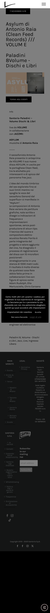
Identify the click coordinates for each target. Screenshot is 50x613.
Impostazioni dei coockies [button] (19, 312)
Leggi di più (35, 317)
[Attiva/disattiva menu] (44, 4)
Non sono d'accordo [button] (19, 317)
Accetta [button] (38, 312)
